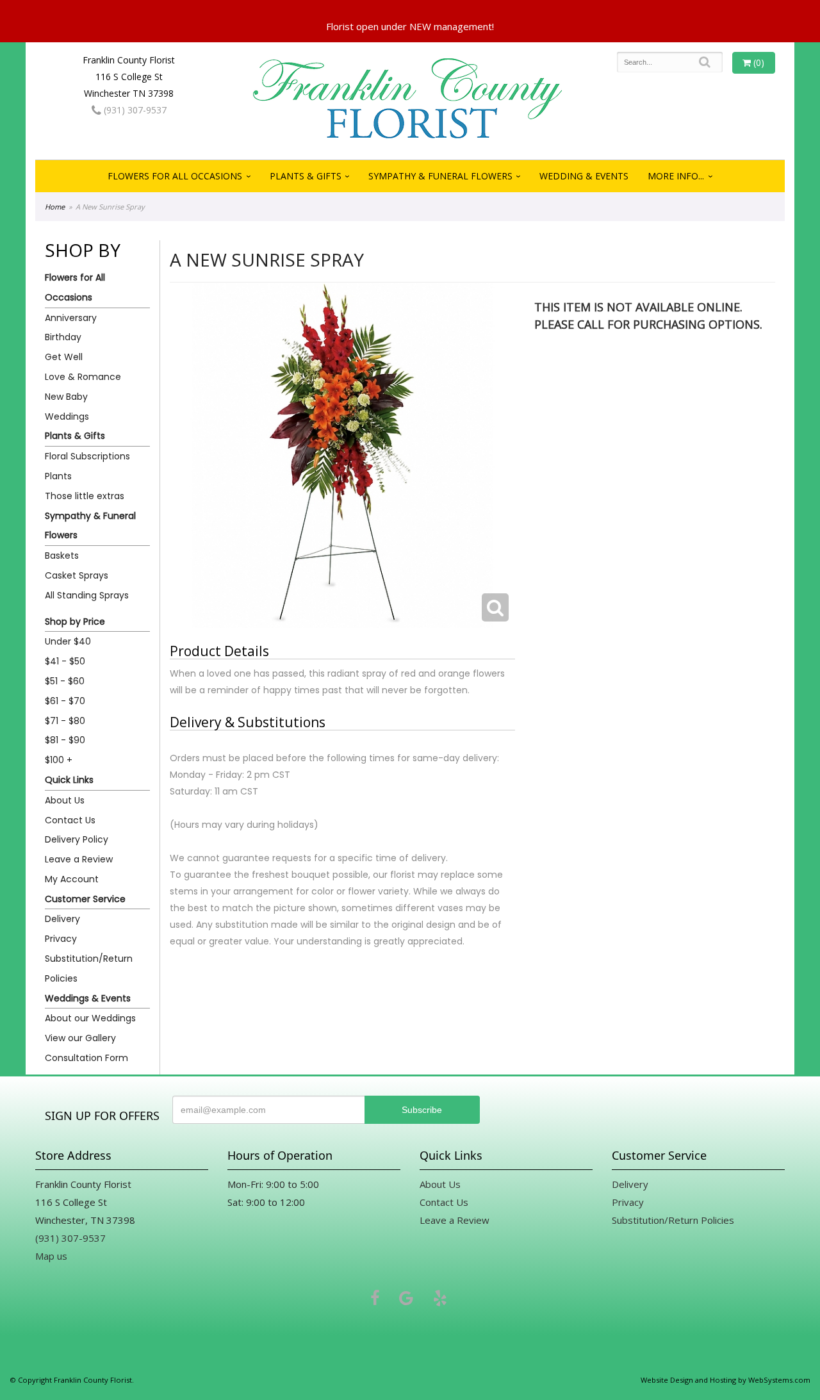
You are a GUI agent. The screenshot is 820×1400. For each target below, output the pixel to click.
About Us (65, 800)
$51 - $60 (65, 681)
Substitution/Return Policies (89, 968)
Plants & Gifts (305, 176)
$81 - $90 (65, 740)
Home (55, 206)
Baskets (62, 555)
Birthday (63, 337)
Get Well (64, 356)
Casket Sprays (76, 575)
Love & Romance (83, 376)
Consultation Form (86, 1057)
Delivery (62, 918)
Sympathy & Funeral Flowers (440, 176)
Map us (51, 1255)
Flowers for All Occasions (175, 176)
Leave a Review (79, 859)
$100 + (58, 760)
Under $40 (68, 641)
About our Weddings (90, 1018)
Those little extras (84, 496)
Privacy (61, 938)
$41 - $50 (65, 661)
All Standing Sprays (87, 595)
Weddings (67, 416)
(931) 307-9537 (134, 110)
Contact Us (70, 820)
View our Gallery (80, 1038)
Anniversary (71, 317)
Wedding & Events (583, 176)
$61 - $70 (65, 701)
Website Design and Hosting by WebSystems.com (725, 1380)
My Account (72, 879)
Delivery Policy (76, 839)
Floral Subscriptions (87, 456)
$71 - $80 (65, 720)
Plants (58, 476)
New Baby (66, 396)
